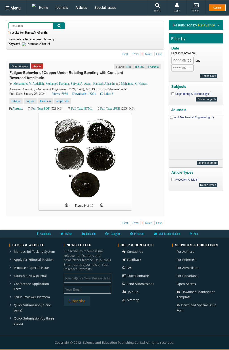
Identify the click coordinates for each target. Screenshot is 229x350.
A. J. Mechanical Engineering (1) (194, 117)
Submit (217, 7)
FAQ (129, 268)
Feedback (133, 259)
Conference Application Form (31, 286)
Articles (81, 7)
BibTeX (139, 67)
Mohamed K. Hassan (134, 83)
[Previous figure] (66, 205)
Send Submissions (140, 284)
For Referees (186, 259)
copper (30, 101)
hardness (45, 101)
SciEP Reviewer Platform (32, 297)
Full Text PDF (40, 108)
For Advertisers (188, 268)
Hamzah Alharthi (104, 83)
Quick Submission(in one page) (32, 307)
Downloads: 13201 (84, 93)
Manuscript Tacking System (34, 251)
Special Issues (105, 7)
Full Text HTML (81, 108)
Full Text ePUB (110, 108)
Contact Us (134, 251)
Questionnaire (138, 276)
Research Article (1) (187, 179)
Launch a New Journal (30, 276)
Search (157, 10)
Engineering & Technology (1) (193, 93)
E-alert (196, 10)
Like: (108, 93)
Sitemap (132, 300)
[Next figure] (101, 205)
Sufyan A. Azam (81, 83)
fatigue (16, 101)
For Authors (185, 251)
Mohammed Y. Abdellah (28, 83)
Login (177, 10)
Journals (62, 7)
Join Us (132, 292)
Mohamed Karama (57, 83)
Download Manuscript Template (196, 294)
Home (43, 7)
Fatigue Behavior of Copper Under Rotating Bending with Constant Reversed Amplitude (66, 75)
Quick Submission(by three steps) (34, 321)
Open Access (186, 284)
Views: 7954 (60, 93)
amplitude (62, 101)
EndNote (153, 67)
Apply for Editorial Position (34, 259)
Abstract (17, 108)
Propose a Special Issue (31, 268)
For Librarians (187, 276)
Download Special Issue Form (196, 307)
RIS (128, 67)
